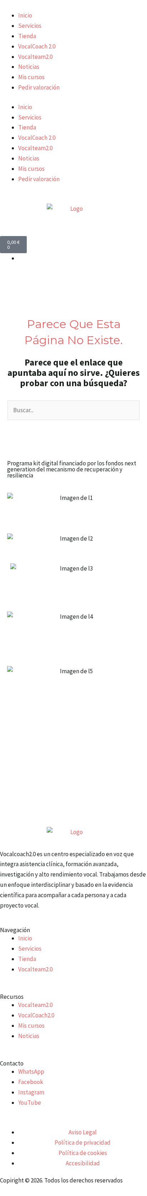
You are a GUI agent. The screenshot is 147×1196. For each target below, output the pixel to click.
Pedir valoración (39, 87)
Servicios (29, 26)
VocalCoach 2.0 (36, 46)
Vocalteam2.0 (35, 57)
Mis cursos (31, 77)
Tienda (27, 36)
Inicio (25, 15)
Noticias (28, 67)
